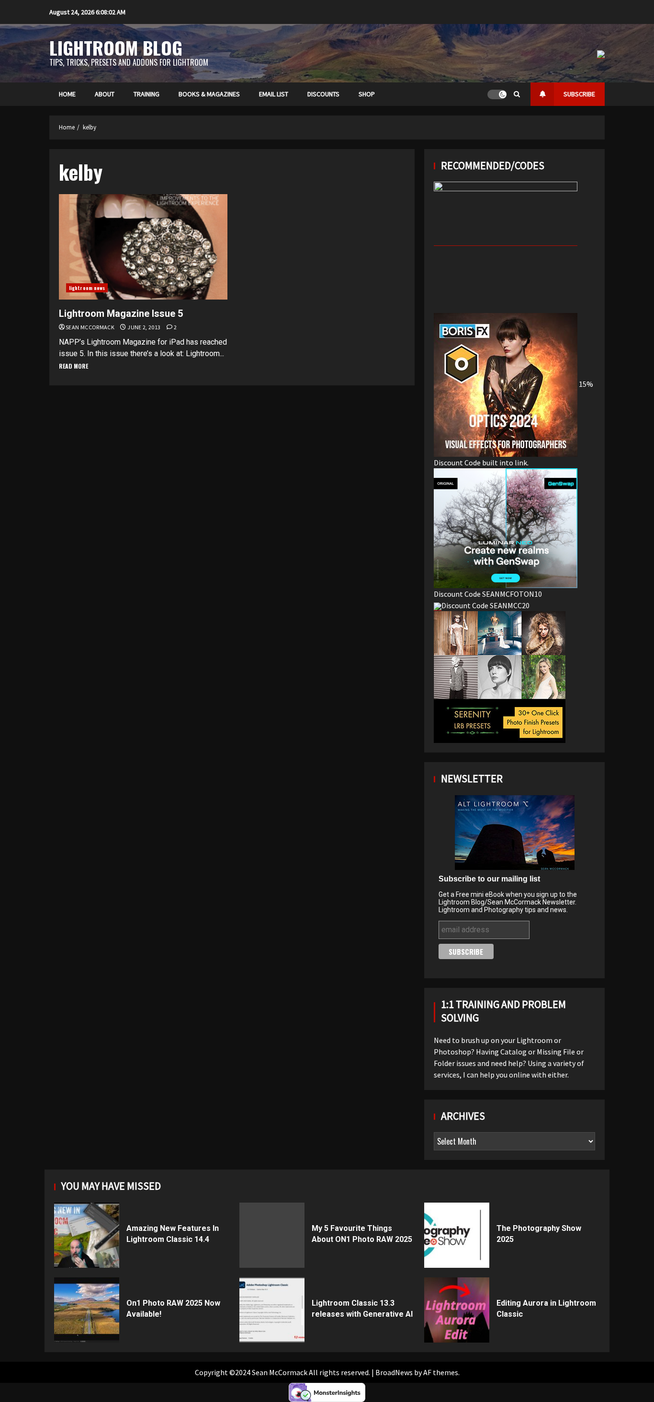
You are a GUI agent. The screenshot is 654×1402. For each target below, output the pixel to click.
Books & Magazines (209, 94)
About (104, 94)
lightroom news (87, 287)
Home (67, 94)
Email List (273, 94)
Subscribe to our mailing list (489, 879)
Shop (367, 94)
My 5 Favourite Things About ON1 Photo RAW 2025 (271, 1235)
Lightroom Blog (115, 47)
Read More (73, 366)
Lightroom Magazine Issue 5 (143, 247)
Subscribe (579, 94)
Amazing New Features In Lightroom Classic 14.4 (86, 1235)
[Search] (517, 94)
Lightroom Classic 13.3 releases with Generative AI (271, 1310)
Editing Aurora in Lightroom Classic (456, 1310)
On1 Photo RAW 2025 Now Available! (86, 1310)
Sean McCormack (90, 327)
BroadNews (394, 1372)
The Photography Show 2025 (456, 1235)
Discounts (323, 94)
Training (146, 94)
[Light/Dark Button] (497, 94)
